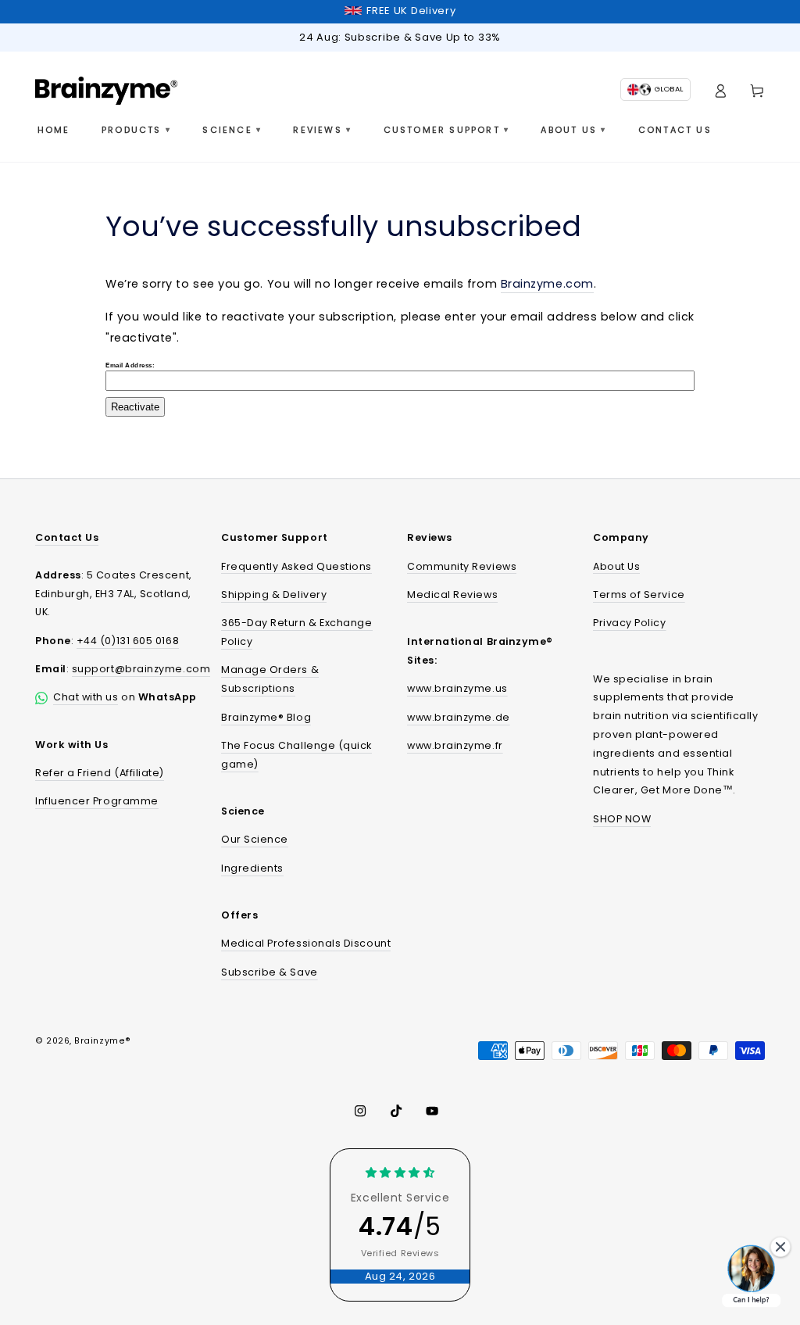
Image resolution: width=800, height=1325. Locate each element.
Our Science (254, 839)
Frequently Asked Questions (296, 566)
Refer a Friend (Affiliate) (99, 772)
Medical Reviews (452, 594)
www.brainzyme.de (458, 717)
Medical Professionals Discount (306, 943)
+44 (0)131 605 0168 (128, 640)
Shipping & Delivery (274, 594)
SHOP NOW (622, 818)
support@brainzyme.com (141, 668)
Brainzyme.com (547, 284)
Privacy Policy (629, 622)
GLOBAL (669, 89)
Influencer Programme (97, 801)
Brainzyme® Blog (266, 717)
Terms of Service (639, 594)
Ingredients (252, 868)
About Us (616, 566)
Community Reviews (461, 566)
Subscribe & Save (269, 972)
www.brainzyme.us (457, 688)
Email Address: (130, 365)
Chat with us (85, 697)
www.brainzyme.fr (455, 745)
